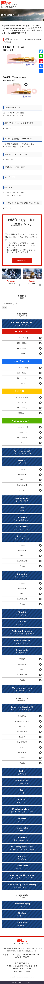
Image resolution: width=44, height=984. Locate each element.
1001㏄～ (22, 353)
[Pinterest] (41, 61)
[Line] (41, 56)
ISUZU (22, 737)
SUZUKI (22, 391)
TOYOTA (22, 716)
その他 (22, 490)
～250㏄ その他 (22, 338)
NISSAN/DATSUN (22, 721)
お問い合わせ (21, 260)
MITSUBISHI (21, 732)
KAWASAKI (22, 420)
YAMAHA (22, 361)
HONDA (22, 331)
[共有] (41, 70)
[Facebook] (41, 66)
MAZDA (22, 726)
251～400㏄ (22, 343)
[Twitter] (41, 51)
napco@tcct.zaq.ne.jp (25, 977)
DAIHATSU (22, 742)
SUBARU (22, 753)
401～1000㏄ (22, 348)
